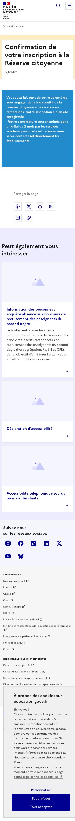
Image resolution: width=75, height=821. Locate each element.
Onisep (7, 594)
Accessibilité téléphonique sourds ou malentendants (36, 496)
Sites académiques (14, 643)
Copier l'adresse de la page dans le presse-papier (29, 218)
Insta (8, 543)
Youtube (8, 556)
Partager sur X (29, 206)
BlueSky (21, 556)
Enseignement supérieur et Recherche (25, 636)
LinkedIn (46, 543)
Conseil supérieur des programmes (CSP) (26, 678)
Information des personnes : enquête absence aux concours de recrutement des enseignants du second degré (36, 316)
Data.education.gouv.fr (16, 665)
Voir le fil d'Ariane (13, 26)
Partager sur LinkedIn (51, 206)
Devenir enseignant (14, 581)
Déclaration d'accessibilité (29, 428)
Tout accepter (41, 806)
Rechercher (58, 6)
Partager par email (18, 218)
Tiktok (33, 543)
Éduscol (7, 587)
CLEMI (7, 613)
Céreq (6, 649)
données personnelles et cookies (36, 777)
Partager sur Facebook (18, 206)
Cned (6, 600)
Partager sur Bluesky (40, 206)
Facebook (21, 543)
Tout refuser (41, 798)
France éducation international (21, 619)
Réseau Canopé (12, 606)
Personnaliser (41, 790)
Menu (69, 6)
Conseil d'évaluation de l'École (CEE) (24, 671)
